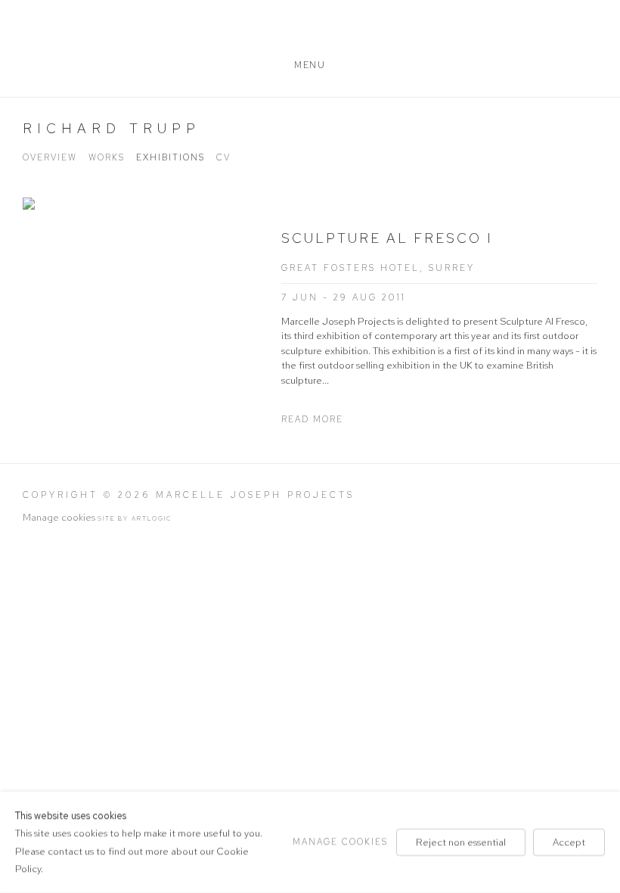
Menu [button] (309, 65)
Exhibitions (170, 157)
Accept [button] (569, 841)
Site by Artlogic (135, 518)
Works (106, 157)
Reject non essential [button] (461, 841)
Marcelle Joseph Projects (310, 32)
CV (223, 157)
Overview (50, 157)
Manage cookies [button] (59, 517)
